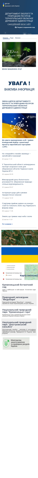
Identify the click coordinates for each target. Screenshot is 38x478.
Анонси (17, 38)
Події (11, 38)
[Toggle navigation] (5, 33)
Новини (5, 38)
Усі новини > (7, 224)
